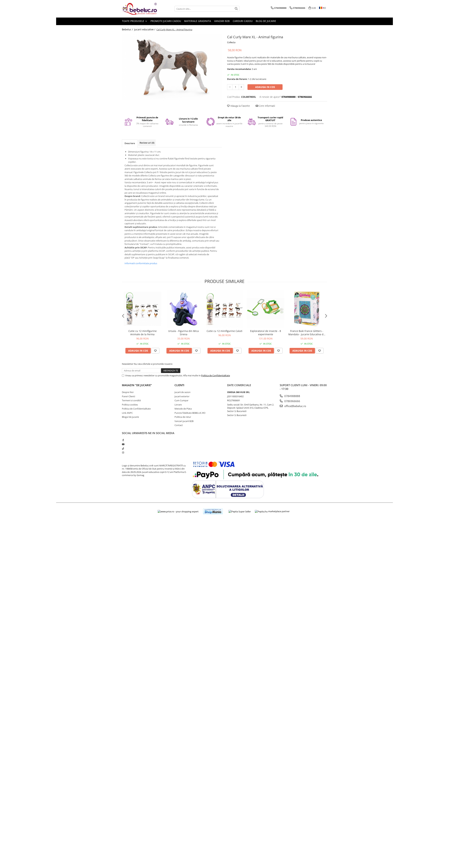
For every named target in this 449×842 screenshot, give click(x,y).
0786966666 (292, 401)
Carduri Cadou (243, 21)
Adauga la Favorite (240, 105)
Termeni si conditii (131, 400)
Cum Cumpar (181, 400)
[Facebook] (123, 440)
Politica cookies (130, 404)
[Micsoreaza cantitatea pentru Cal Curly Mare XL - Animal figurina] (229, 87)
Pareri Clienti (128, 396)
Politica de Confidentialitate (215, 375)
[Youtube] (123, 444)
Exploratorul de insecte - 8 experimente (265, 332)
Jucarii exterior (182, 396)
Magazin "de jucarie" (137, 385)
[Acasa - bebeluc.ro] (139, 9)
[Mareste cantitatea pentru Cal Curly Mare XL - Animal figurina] (241, 87)
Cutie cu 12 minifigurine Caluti (224, 331)
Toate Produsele (133, 21)
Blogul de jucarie (130, 416)
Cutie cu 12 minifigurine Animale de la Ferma (142, 332)
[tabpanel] (172, 67)
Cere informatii (266, 105)
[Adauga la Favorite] (155, 351)
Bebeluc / (128, 29)
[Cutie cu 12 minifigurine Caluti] (224, 309)
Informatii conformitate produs (141, 263)
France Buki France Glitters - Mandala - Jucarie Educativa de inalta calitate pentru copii (306, 332)
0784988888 (292, 396)
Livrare (178, 404)
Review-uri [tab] (147, 142)
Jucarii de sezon (182, 392)
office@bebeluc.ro (295, 406)
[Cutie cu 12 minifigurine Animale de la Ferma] (142, 309)
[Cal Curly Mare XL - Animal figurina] (172, 67)
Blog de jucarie (266, 21)
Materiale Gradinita (197, 21)
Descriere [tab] (130, 143)
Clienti (179, 385)
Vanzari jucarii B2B (184, 421)
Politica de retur (183, 416)
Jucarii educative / (145, 29)
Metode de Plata (183, 408)
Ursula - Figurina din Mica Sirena (183, 332)
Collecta (231, 42)
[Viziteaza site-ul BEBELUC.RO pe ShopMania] (213, 511)
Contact (179, 425)
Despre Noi (127, 392)
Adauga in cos (265, 87)
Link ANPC (127, 412)
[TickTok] (123, 448)
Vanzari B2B (222, 21)
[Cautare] (236, 9)
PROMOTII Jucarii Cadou (165, 21)
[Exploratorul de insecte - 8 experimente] (265, 309)
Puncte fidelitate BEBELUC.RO (190, 412)
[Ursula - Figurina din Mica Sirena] (183, 309)
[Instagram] (123, 452)
